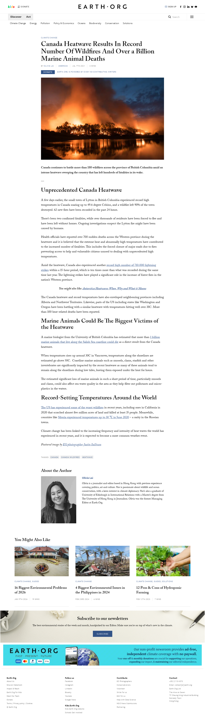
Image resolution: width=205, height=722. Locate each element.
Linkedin (68, 688)
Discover (15, 17)
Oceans (81, 23)
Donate (10, 699)
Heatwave (87, 457)
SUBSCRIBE (102, 633)
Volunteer (121, 688)
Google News (70, 699)
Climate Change (18, 23)
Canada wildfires (70, 457)
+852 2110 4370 (176, 681)
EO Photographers (124, 681)
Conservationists (124, 685)
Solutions (127, 23)
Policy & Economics (64, 23)
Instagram (69, 685)
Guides (35, 581)
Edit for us (121, 696)
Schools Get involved (73, 712)
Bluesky (68, 692)
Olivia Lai (49, 65)
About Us (10, 681)
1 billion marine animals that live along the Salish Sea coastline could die (100, 340)
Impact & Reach (13, 688)
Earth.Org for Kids (14, 692)
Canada (54, 457)
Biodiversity (95, 23)
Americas (63, 65)
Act (28, 17)
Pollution (45, 23)
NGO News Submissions (127, 703)
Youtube (68, 696)
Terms (9, 703)
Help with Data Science (126, 699)
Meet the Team (13, 696)
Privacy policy (19, 703)
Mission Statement (14, 685)
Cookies (29, 703)
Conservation (112, 23)
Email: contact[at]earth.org (180, 685)
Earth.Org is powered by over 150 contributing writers (86, 71)
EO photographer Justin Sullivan (82, 445)
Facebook (69, 681)
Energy (33, 23)
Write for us (122, 692)
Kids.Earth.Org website (74, 708)
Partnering (121, 707)
